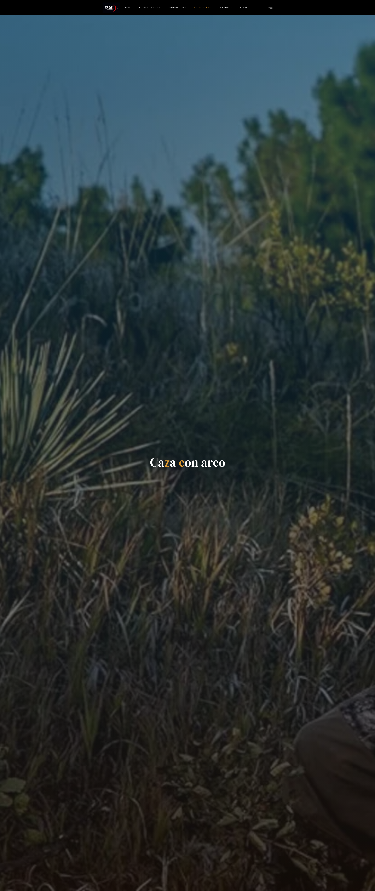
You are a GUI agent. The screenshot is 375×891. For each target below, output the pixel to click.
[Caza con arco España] (111, 7)
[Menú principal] (269, 7)
